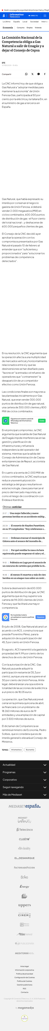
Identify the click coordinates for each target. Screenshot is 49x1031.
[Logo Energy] (24, 886)
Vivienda (38, 28)
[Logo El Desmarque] (24, 858)
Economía (8, 27)
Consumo (20, 28)
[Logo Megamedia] (26, 1008)
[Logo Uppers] (24, 905)
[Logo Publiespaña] (24, 943)
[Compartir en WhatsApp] (26, 74)
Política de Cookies (24, 981)
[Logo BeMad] (24, 896)
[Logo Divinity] (24, 848)
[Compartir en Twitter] (32, 74)
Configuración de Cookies (24, 977)
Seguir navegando (13, 787)
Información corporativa (24, 970)
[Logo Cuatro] (24, 839)
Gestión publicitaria (24, 985)
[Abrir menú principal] (45, 15)
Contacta (24, 992)
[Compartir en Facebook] (44, 74)
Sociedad (34, 22)
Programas (9, 772)
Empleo (30, 28)
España (16, 22)
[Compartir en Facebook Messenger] (38, 74)
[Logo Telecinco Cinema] (24, 915)
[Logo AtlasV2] (25, 934)
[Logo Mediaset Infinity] (24, 820)
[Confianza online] (24, 1020)
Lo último (6, 22)
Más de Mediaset (12, 794)
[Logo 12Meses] (24, 924)
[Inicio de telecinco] (4, 15)
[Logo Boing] (24, 877)
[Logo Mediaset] (24, 807)
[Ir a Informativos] (16, 15)
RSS (24, 989)
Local (25, 22)
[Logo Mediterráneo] (24, 953)
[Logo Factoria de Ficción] (24, 867)
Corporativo (10, 779)
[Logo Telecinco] (24, 829)
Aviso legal (24, 966)
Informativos (16, 750)
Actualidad (9, 764)
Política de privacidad (24, 974)
